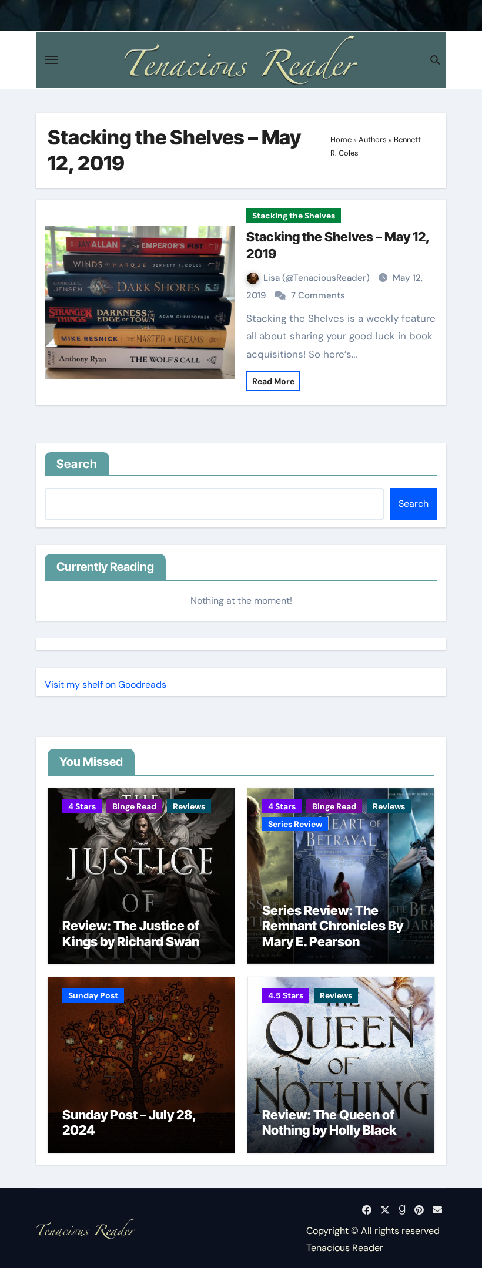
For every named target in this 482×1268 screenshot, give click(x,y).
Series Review (295, 824)
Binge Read (134, 806)
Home (341, 139)
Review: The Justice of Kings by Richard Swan (130, 933)
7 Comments (318, 295)
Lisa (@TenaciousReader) (317, 278)
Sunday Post (93, 995)
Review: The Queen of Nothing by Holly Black (329, 1122)
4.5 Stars (285, 995)
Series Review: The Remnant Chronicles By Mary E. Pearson (332, 926)
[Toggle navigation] (51, 60)
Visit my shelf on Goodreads (105, 684)
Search (77, 464)
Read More (273, 381)
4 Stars (82, 806)
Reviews (189, 806)
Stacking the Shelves (293, 215)
